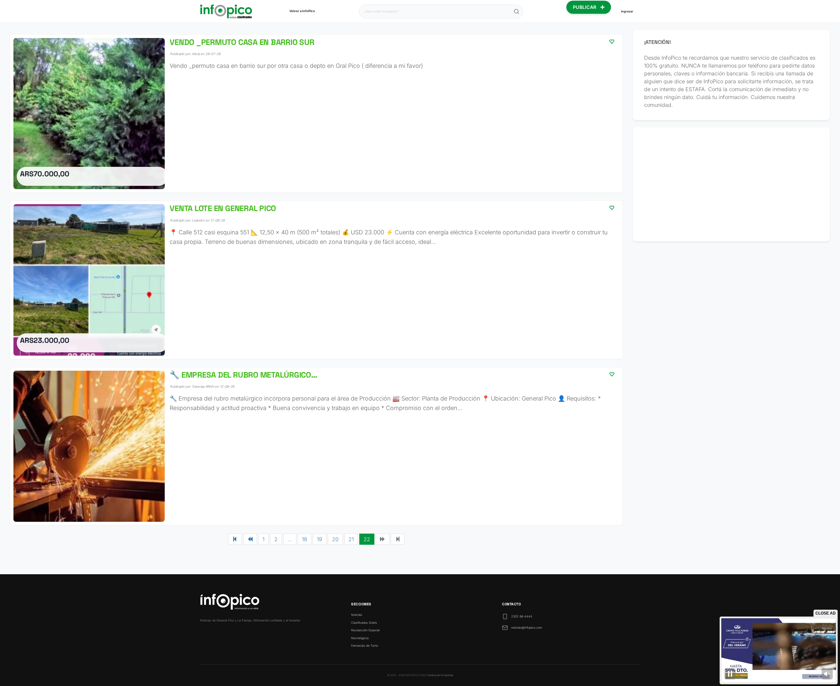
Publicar (585, 7)
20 (335, 539)
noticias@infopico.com (526, 627)
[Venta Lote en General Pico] (316, 280)
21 (351, 539)
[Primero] (235, 539)
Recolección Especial (365, 630)
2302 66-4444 (521, 616)
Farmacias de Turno (364, 645)
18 (304, 539)
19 (319, 539)
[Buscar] (516, 11)
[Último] (398, 539)
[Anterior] (250, 539)
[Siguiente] (382, 539)
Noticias (356, 615)
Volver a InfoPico (302, 11)
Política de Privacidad (440, 675)
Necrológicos (360, 638)
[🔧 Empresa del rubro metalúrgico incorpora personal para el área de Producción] (316, 446)
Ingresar (627, 11)
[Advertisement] (731, 184)
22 (367, 539)
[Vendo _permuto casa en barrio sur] (316, 113)
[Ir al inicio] (226, 11)
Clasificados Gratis (364, 622)
